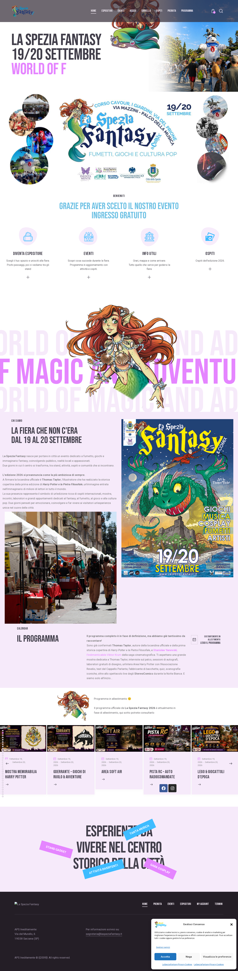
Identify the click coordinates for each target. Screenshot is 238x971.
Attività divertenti (103, 869)
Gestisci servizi (163, 947)
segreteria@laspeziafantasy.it (104, 934)
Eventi (88, 253)
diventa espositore (28, 253)
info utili (149, 253)
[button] (231, 924)
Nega (189, 956)
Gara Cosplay (160, 868)
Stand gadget (56, 849)
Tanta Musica (139, 829)
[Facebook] (163, 788)
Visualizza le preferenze (217, 956)
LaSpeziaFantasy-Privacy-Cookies (177, 964)
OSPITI (210, 253)
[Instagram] (172, 788)
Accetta (165, 956)
